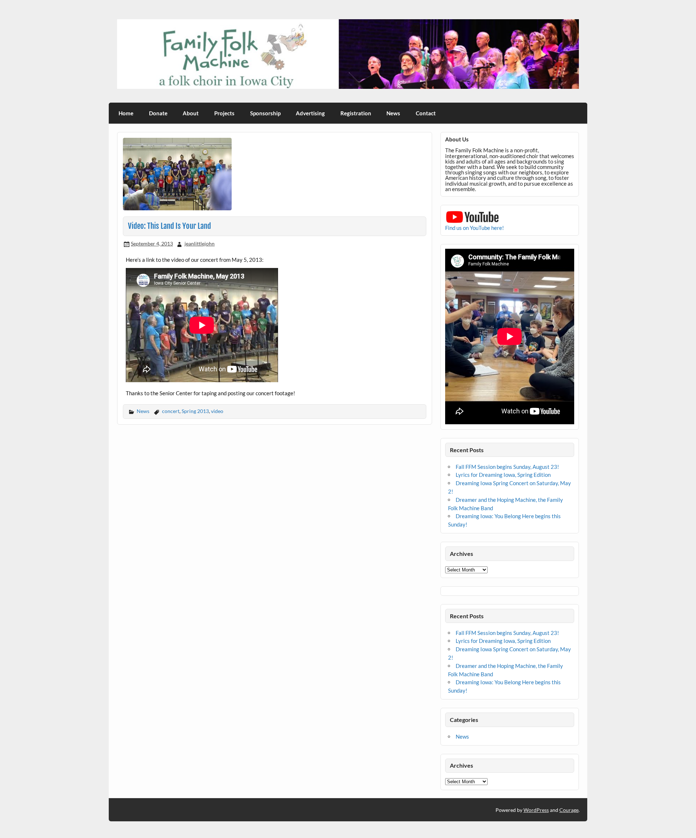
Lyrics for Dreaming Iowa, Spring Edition (503, 474)
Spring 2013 (195, 411)
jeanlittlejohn (200, 243)
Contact (426, 113)
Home (126, 113)
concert (170, 411)
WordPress (536, 810)
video (217, 411)
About (191, 113)
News (393, 113)
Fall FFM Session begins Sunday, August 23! (507, 466)
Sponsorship (265, 113)
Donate (158, 113)
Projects (224, 113)
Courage (569, 810)
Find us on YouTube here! (474, 227)
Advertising (310, 113)
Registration (355, 113)
